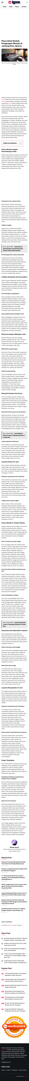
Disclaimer (15, 1070)
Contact (24, 6)
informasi (4, 1049)
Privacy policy (23, 1070)
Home (4, 6)
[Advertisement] (14, 24)
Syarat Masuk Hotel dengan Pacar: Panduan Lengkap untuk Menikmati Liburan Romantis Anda (15, 993)
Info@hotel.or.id (5, 1062)
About (17, 6)
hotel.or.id (26, 1076)
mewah (3, 101)
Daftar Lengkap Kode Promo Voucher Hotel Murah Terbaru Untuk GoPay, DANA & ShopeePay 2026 (14, 886)
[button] (27, 2)
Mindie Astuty (14, 847)
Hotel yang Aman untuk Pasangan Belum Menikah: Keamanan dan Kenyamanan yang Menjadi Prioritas (15, 999)
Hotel (10, 6)
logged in (10, 925)
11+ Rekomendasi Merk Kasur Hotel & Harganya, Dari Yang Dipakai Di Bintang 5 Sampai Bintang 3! (13, 877)
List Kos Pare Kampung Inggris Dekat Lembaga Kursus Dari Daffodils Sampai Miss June (15, 955)
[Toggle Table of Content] (19, 143)
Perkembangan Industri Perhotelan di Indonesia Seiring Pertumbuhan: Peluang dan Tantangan (15, 981)
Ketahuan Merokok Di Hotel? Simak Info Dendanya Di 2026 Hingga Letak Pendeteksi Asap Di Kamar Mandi (14, 901)
